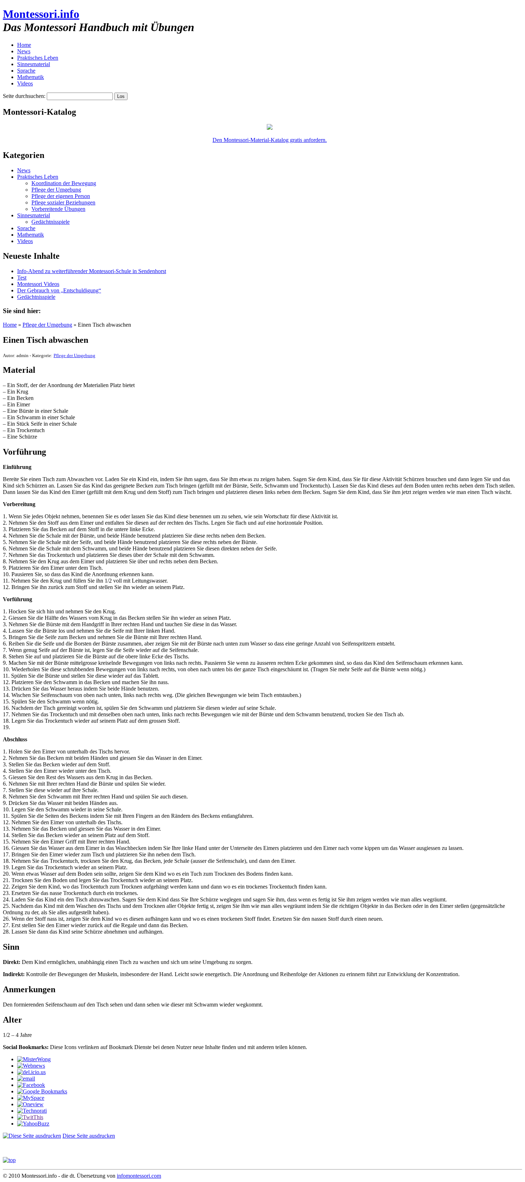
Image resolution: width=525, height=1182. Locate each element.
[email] (26, 1078)
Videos (25, 83)
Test (21, 278)
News (23, 51)
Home (24, 45)
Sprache (26, 71)
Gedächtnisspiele (50, 222)
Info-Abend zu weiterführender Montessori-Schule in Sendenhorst (91, 271)
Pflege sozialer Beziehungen (63, 202)
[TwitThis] (30, 1117)
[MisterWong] (34, 1059)
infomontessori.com (139, 1176)
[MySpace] (30, 1098)
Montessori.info (41, 14)
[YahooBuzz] (33, 1124)
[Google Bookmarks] (42, 1091)
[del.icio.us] (31, 1072)
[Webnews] (31, 1066)
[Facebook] (31, 1085)
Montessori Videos (38, 284)
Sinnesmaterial (33, 64)
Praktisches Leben (37, 58)
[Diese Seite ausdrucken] (32, 1136)
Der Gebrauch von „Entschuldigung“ (59, 290)
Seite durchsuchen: (24, 96)
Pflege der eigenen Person (60, 196)
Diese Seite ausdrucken (88, 1136)
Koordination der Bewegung (63, 183)
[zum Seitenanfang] (9, 1160)
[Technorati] (32, 1111)
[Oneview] (30, 1104)
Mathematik (30, 77)
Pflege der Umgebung (56, 190)
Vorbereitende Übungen (58, 209)
